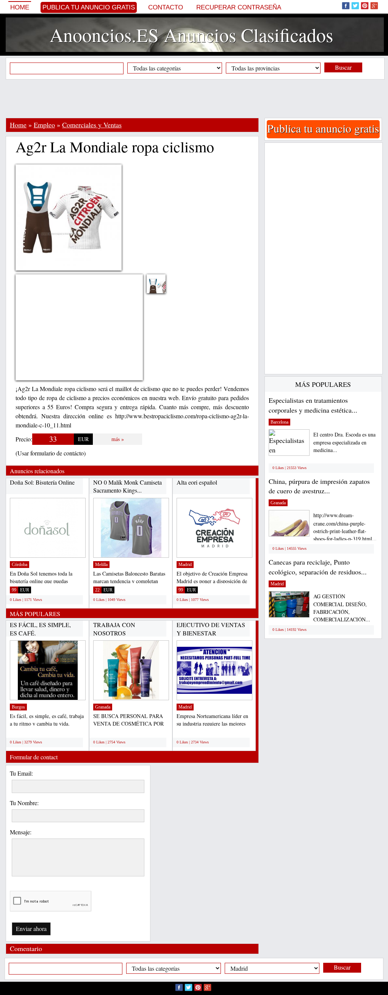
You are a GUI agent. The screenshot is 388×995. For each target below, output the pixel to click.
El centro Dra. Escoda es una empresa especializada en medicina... (344, 442)
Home (19, 7)
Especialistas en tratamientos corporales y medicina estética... (313, 405)
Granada (102, 707)
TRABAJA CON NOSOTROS (114, 629)
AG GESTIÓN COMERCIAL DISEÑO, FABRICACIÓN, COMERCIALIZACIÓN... (341, 608)
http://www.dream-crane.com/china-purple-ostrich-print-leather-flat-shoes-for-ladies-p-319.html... (345, 527)
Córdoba (19, 564)
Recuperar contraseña (238, 7)
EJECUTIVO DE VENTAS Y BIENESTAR (211, 629)
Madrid (185, 564)
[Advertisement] (194, 98)
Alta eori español (197, 482)
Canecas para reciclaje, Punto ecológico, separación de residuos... (318, 566)
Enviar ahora (31, 928)
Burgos (18, 707)
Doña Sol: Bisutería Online (42, 482)
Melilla (101, 564)
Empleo (44, 124)
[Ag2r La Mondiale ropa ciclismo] (162, 289)
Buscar (343, 67)
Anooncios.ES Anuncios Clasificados (191, 34)
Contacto (165, 7)
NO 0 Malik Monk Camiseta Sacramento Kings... (127, 486)
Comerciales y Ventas (92, 124)
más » (117, 439)
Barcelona (279, 422)
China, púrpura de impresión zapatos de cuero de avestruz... (319, 486)
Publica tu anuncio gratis (88, 7)
